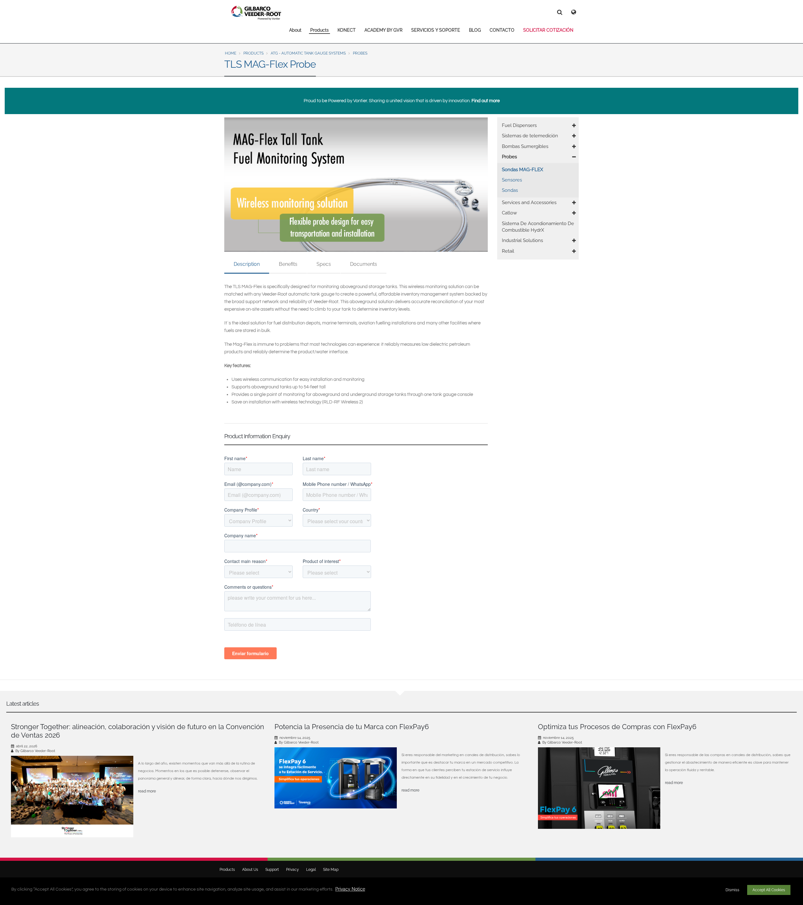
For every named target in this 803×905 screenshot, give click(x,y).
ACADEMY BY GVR (383, 30)
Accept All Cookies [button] (768, 890)
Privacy (292, 869)
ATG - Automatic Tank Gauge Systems (308, 53)
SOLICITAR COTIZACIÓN (548, 30)
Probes (360, 53)
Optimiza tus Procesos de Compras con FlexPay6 (617, 727)
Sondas (510, 190)
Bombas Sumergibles (525, 146)
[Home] (256, 13)
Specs (323, 264)
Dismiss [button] (732, 890)
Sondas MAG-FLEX (522, 169)
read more (147, 791)
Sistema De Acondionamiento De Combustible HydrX (538, 227)
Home (230, 53)
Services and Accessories (529, 202)
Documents (363, 264)
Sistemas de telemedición (530, 136)
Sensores (512, 180)
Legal (311, 869)
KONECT (347, 30)
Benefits (288, 264)
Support (272, 869)
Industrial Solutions (522, 240)
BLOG (475, 30)
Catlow (509, 213)
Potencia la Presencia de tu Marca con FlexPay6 (351, 727)
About (295, 30)
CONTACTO (502, 30)
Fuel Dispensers (519, 125)
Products (319, 30)
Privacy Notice (350, 889)
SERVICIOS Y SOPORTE (435, 30)
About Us (250, 869)
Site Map (330, 869)
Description (247, 264)
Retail (508, 251)
